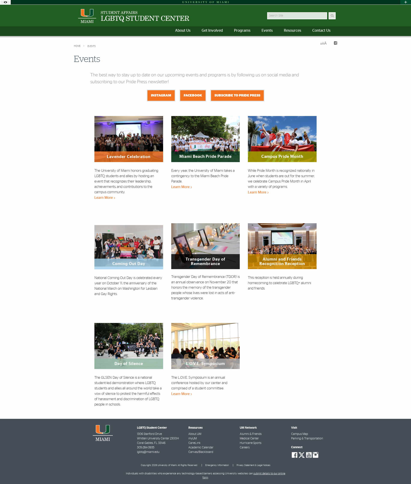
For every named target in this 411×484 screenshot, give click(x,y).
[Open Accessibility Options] (5, 2)
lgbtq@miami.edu (148, 452)
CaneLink (194, 443)
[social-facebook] (294, 455)
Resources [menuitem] (292, 31)
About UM (194, 434)
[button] (401, 472)
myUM (192, 438)
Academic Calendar (200, 447)
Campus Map (299, 434)
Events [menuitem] (267, 31)
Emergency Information (217, 465)
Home (77, 46)
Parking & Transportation (307, 438)
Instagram (161, 95)
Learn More (104, 197)
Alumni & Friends (251, 434)
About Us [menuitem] (183, 31)
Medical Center (249, 438)
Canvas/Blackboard (200, 452)
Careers (245, 447)
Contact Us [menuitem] (321, 31)
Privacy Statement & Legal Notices (253, 465)
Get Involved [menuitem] (212, 31)
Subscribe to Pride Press (237, 95)
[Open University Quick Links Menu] (405, 2)
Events (92, 46)
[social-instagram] (315, 455)
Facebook (193, 95)
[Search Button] (332, 15)
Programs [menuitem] (242, 31)
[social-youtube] (309, 455)
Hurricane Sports (250, 443)
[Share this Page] (333, 43)
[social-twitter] (301, 454)
